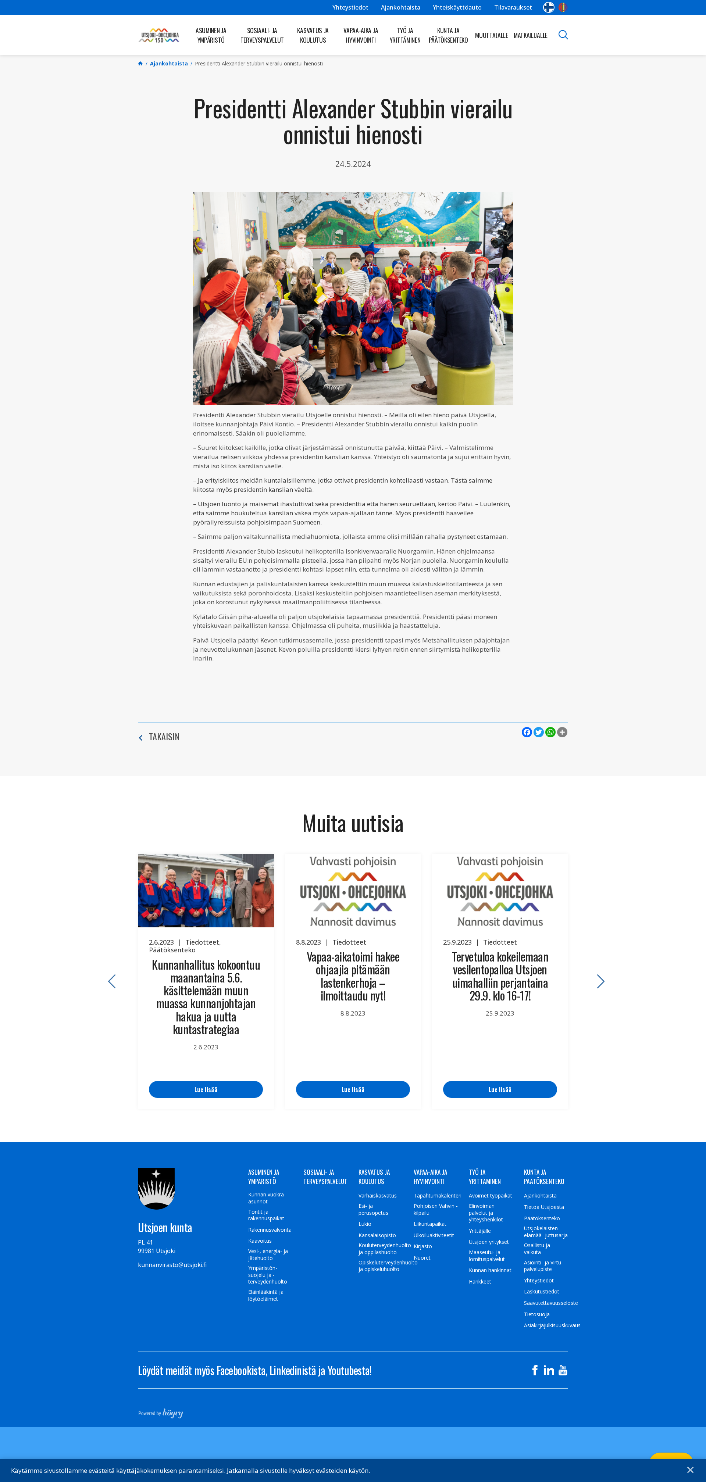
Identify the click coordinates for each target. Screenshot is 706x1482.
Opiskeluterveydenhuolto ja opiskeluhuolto (388, 1266)
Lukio (365, 1224)
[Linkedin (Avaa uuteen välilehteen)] (549, 1370)
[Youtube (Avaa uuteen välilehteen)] (563, 1370)
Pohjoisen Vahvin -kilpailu (436, 1209)
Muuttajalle (491, 35)
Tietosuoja (537, 1314)
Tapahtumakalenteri (437, 1195)
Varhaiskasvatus (378, 1195)
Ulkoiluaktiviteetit (434, 1235)
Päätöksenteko (542, 1218)
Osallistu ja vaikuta (537, 1249)
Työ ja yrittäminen (405, 34)
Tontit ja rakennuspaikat (266, 1215)
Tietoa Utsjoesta (544, 1207)
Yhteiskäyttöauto (457, 7)
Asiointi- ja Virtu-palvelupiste (543, 1266)
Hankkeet (480, 1281)
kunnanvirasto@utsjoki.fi (172, 1265)
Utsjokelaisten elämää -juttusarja (546, 1232)
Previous (108, 981)
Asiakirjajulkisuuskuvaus (552, 1325)
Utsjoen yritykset (489, 1242)
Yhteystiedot (350, 7)
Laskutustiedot (541, 1291)
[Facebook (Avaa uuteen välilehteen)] (535, 1370)
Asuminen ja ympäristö (211, 34)
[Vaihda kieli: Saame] (563, 7)
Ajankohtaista (400, 7)
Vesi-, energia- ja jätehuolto (268, 1254)
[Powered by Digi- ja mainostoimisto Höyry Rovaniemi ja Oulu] (161, 1411)
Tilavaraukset (513, 7)
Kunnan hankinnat (490, 1270)
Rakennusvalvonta (270, 1230)
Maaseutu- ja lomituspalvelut (487, 1256)
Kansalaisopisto (377, 1235)
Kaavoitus (260, 1241)
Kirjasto (423, 1246)
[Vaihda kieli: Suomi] (549, 7)
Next (597, 981)
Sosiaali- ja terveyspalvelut (262, 34)
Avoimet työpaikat (490, 1195)
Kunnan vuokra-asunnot (267, 1198)
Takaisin (164, 736)
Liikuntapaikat (430, 1224)
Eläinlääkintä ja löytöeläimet (266, 1295)
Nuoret (422, 1257)
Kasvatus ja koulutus (313, 34)
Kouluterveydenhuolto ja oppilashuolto (385, 1249)
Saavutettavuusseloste (551, 1303)
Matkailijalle (531, 35)
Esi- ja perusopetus (373, 1209)
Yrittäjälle (480, 1231)
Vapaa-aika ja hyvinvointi (360, 34)
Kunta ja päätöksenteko (448, 34)
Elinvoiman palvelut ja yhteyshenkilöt (486, 1213)
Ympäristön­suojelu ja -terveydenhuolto (267, 1275)
